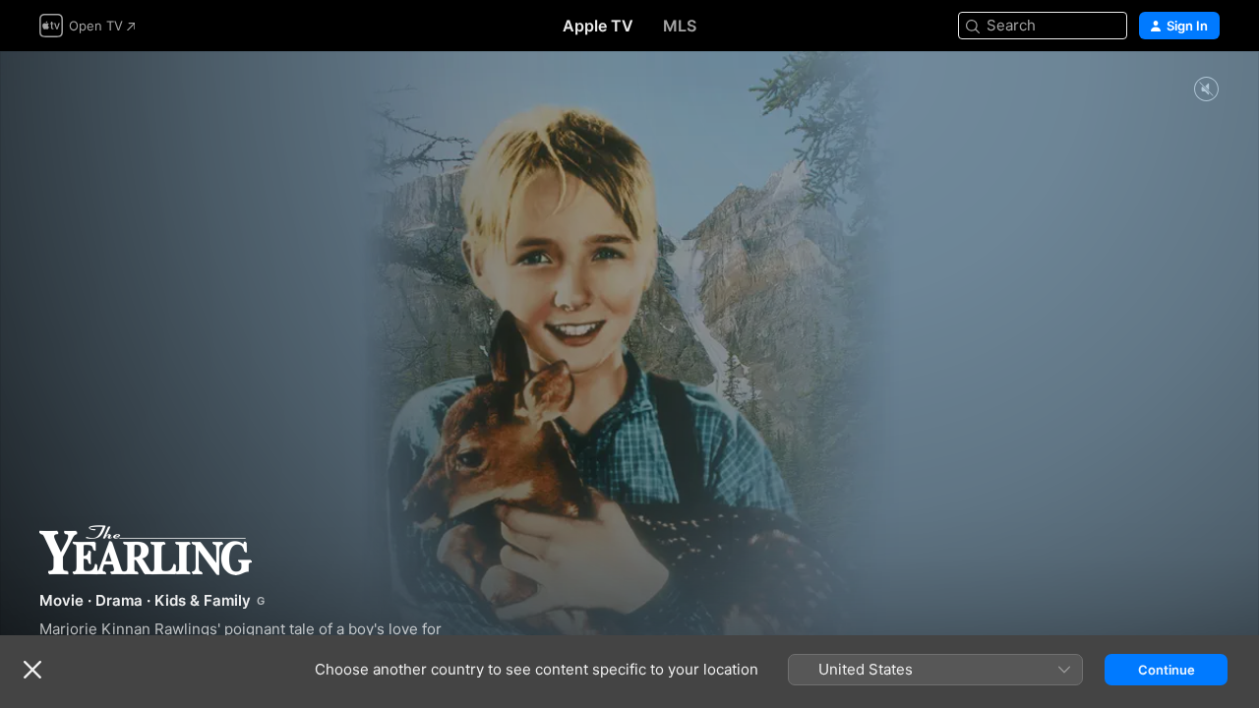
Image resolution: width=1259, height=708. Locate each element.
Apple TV (598, 25)
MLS (679, 25)
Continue (1166, 670)
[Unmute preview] (1206, 90)
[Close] (32, 669)
